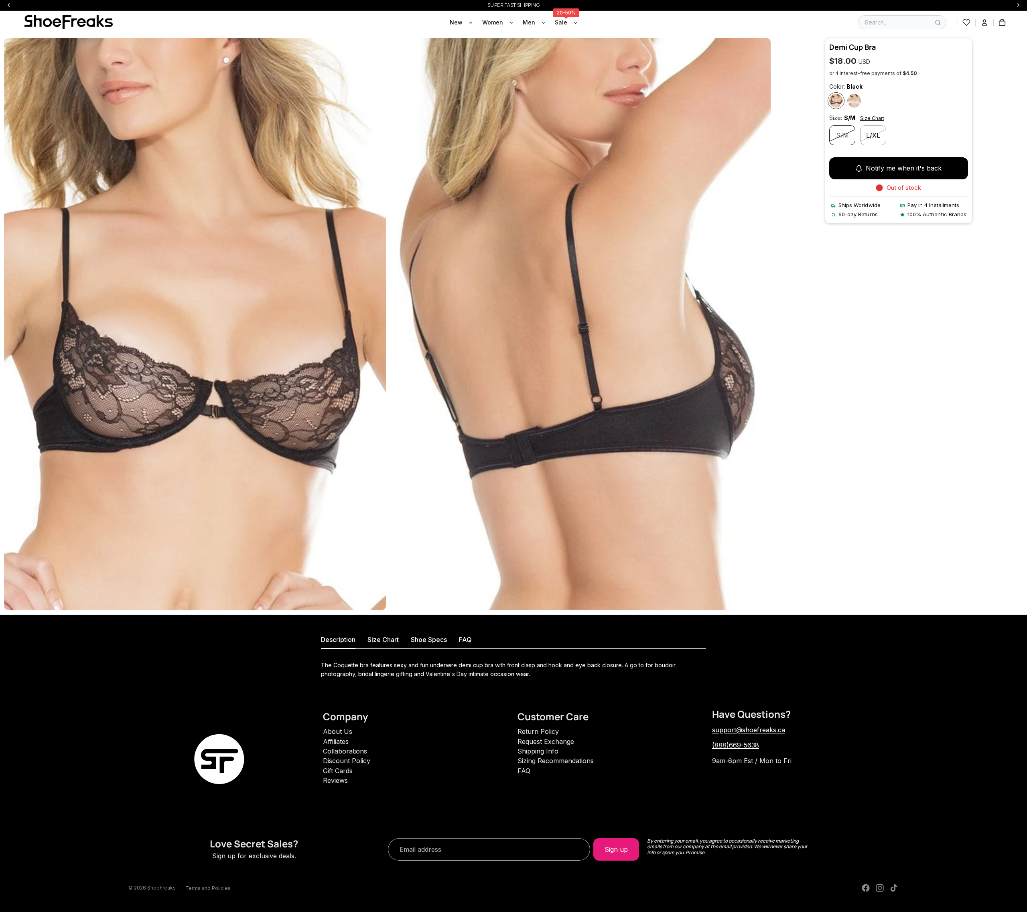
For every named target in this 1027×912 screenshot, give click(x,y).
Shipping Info (538, 751)
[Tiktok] (894, 888)
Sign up (616, 849)
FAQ (524, 771)
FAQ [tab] (465, 640)
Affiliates (336, 741)
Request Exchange (546, 741)
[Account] (984, 22)
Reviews (335, 780)
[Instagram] (880, 888)
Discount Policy (346, 761)
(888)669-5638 (735, 745)
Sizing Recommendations (556, 761)
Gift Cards (338, 771)
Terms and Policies (208, 888)
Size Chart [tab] (383, 640)
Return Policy (538, 731)
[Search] (938, 22)
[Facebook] (866, 888)
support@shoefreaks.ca (748, 730)
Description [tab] (338, 640)
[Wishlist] (966, 22)
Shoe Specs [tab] (429, 640)
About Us (337, 731)
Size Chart (872, 118)
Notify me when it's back (904, 169)
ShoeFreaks (161, 888)
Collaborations (345, 751)
